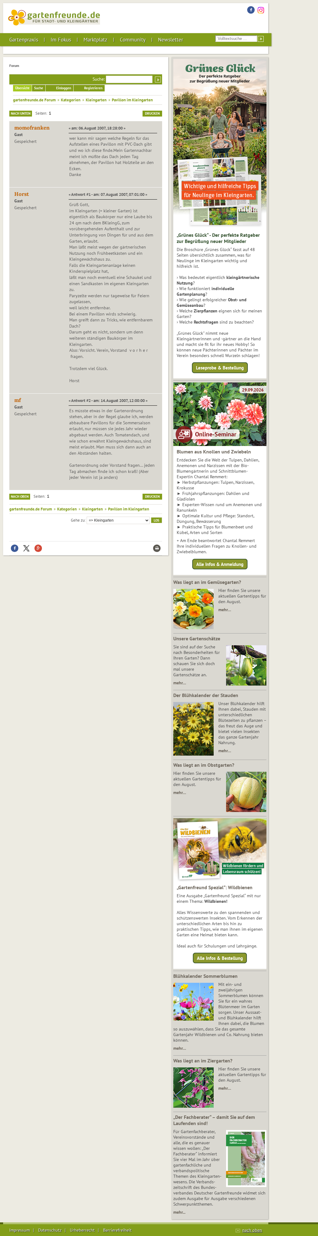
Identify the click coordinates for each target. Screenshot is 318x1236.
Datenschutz (49, 1230)
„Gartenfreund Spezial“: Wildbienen (214, 887)
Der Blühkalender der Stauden (205, 695)
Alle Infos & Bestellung (220, 958)
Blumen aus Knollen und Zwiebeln (214, 451)
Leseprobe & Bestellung (220, 368)
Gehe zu (78, 519)
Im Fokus (61, 39)
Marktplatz (95, 39)
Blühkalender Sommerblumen (205, 976)
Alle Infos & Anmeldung (219, 564)
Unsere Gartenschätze (196, 638)
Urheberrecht (82, 1230)
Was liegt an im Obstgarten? (203, 765)
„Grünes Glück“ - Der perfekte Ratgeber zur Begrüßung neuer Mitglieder (218, 238)
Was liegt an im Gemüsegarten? (207, 582)
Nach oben (20, 496)
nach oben (252, 1230)
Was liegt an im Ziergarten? (202, 1060)
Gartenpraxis (23, 39)
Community (133, 39)
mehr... (179, 1212)
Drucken (152, 113)
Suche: (99, 79)
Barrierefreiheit (117, 1230)
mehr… (224, 609)
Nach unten (20, 113)
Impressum (19, 1230)
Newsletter (170, 39)
